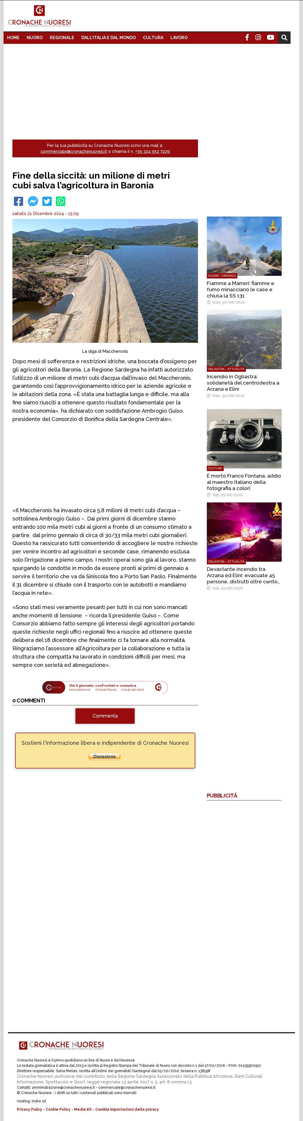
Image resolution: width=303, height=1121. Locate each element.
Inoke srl (39, 1101)
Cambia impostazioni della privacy (127, 1109)
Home (13, 37)
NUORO (35, 37)
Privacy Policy (29, 1109)
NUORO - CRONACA (222, 275)
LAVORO (179, 37)
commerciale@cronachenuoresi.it (74, 151)
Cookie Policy (58, 1109)
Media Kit (83, 1109)
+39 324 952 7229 (152, 151)
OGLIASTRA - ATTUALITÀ (226, 369)
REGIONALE (62, 37)
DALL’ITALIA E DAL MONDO (108, 37)
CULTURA (153, 37)
